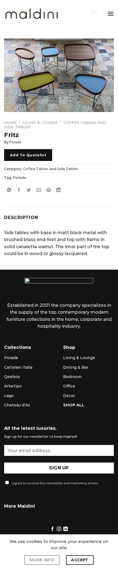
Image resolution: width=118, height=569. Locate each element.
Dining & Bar (75, 367)
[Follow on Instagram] (59, 529)
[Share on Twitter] (28, 190)
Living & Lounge (40, 122)
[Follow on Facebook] (52, 529)
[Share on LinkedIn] (58, 190)
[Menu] (110, 13)
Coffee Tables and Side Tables (50, 169)
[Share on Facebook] (19, 190)
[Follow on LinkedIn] (65, 529)
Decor (69, 395)
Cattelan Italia (18, 367)
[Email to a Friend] (38, 190)
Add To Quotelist (28, 155)
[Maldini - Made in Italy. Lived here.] (31, 14)
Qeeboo (12, 376)
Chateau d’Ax (17, 405)
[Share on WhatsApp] (9, 190)
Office (69, 386)
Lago (9, 395)
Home (10, 122)
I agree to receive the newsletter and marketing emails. (54, 483)
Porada (15, 142)
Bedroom (72, 376)
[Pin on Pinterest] (48, 190)
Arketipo (13, 386)
